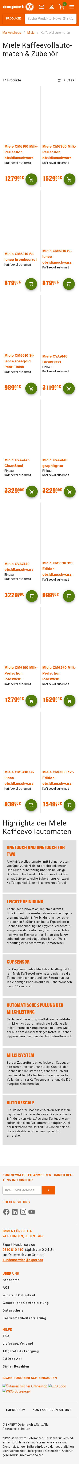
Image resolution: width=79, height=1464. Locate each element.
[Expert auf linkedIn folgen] (15, 1212)
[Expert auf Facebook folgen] (6, 1212)
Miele (31, 32)
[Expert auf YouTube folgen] (31, 1212)
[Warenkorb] (31, 179)
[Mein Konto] (51, 7)
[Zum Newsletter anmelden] (41, 7)
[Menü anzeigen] (72, 7)
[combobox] (50, 19)
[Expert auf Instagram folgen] (23, 1212)
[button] (13, 19)
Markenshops (12, 32)
